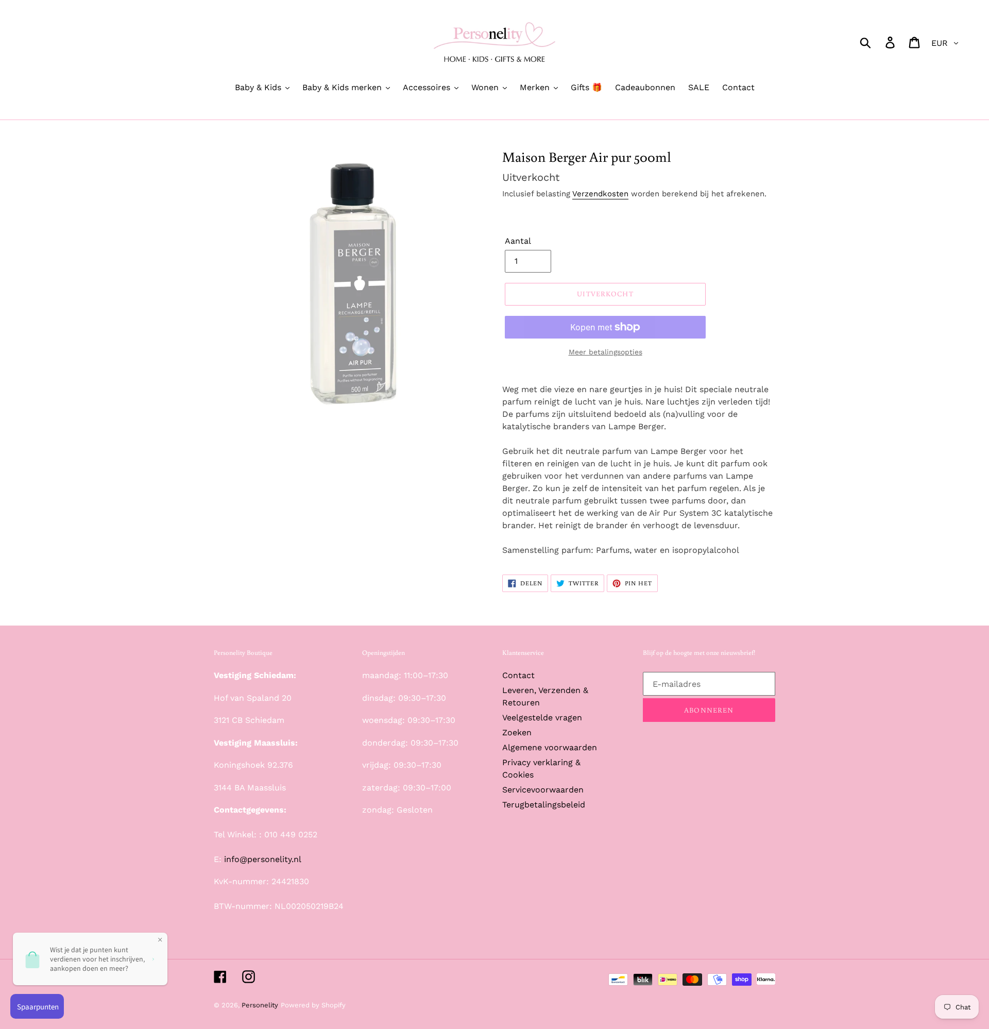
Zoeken (517, 732)
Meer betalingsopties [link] (605, 352)
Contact (518, 675)
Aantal (518, 241)
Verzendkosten (600, 193)
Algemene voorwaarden (549, 747)
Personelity (260, 1005)
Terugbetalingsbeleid (543, 804)
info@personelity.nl (262, 859)
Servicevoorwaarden (543, 790)
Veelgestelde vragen (542, 717)
